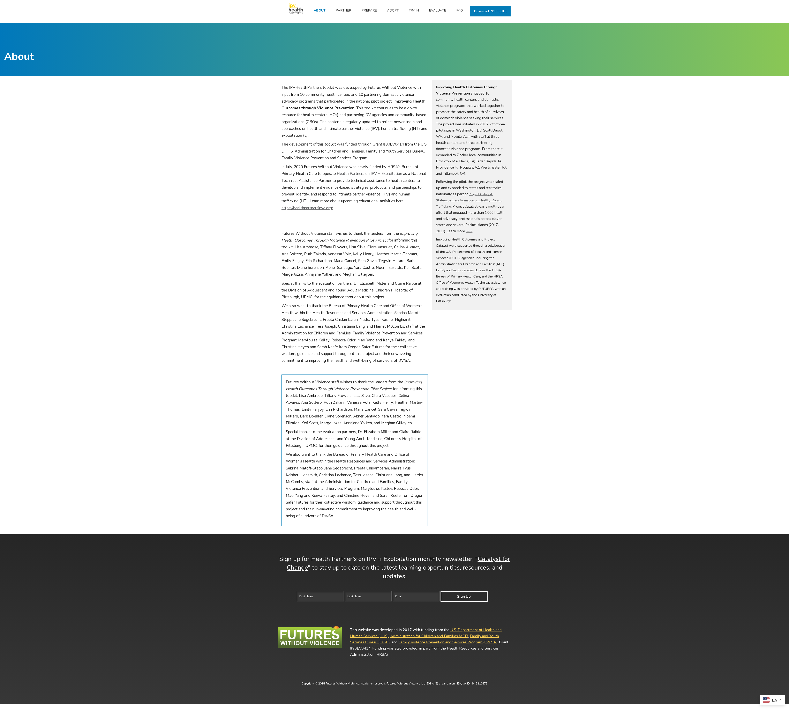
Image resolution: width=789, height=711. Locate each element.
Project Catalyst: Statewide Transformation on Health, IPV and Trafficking (469, 200)
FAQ (459, 10)
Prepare (369, 10)
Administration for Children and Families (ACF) (429, 636)
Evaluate (437, 10)
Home (294, 10)
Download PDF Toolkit (490, 11)
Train (414, 10)
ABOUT (319, 10)
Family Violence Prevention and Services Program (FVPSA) (448, 642)
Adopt (393, 10)
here (469, 231)
